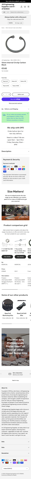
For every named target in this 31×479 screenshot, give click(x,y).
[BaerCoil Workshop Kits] (8, 305)
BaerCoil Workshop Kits (8, 314)
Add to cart (21, 94)
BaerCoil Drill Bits (21, 314)
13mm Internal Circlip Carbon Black (14, 27)
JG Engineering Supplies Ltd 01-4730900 (14, 473)
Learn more (22, 1)
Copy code (19, 23)
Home (3, 27)
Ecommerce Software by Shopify (9, 475)
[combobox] (15, 12)
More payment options (15, 103)
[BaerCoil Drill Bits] (22, 305)
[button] (25, 6)
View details (7, 256)
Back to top (15, 380)
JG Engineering (5, 60)
